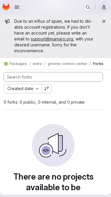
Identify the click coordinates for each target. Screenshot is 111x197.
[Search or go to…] (87, 7)
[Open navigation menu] (17, 7)
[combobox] (23, 88)
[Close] (103, 21)
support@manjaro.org (52, 38)
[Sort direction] (47, 88)
